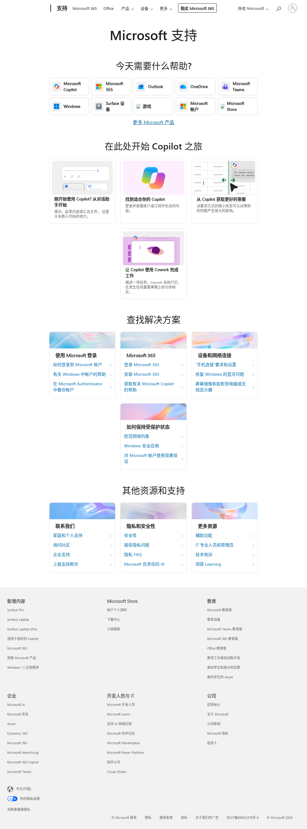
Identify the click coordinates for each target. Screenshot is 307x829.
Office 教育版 (216, 648)
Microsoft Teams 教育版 (224, 629)
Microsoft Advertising (22, 752)
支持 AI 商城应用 (119, 723)
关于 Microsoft (217, 714)
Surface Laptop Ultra (22, 629)
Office (108, 8)
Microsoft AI (16, 704)
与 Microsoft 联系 (124, 817)
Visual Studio (116, 771)
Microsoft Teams (19, 771)
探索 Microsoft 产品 (21, 658)
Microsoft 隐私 (217, 733)
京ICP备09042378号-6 (243, 817)
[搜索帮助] (278, 7)
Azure (11, 723)
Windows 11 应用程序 (23, 667)
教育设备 (213, 619)
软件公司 (113, 762)
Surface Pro (15, 610)
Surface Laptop (18, 619)
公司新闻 (213, 723)
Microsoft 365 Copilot (23, 762)
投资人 (212, 743)
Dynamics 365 (17, 733)
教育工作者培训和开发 (223, 658)
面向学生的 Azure (220, 677)
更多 (164, 8)
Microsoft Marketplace (123, 743)
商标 (184, 817)
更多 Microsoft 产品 (153, 122)
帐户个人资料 (117, 610)
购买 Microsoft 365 (197, 8)
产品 (125, 8)
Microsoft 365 (85, 8)
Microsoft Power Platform (125, 752)
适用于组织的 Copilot (22, 638)
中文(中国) (23, 788)
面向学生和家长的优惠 (223, 667)
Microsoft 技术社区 (121, 733)
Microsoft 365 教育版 (222, 638)
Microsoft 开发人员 (121, 704)
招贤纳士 (213, 704)
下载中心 (113, 619)
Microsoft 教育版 (219, 610)
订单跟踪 (113, 629)
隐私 (148, 817)
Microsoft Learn (118, 714)
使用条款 (166, 817)
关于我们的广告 (207, 817)
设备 (144, 8)
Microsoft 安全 (17, 714)
